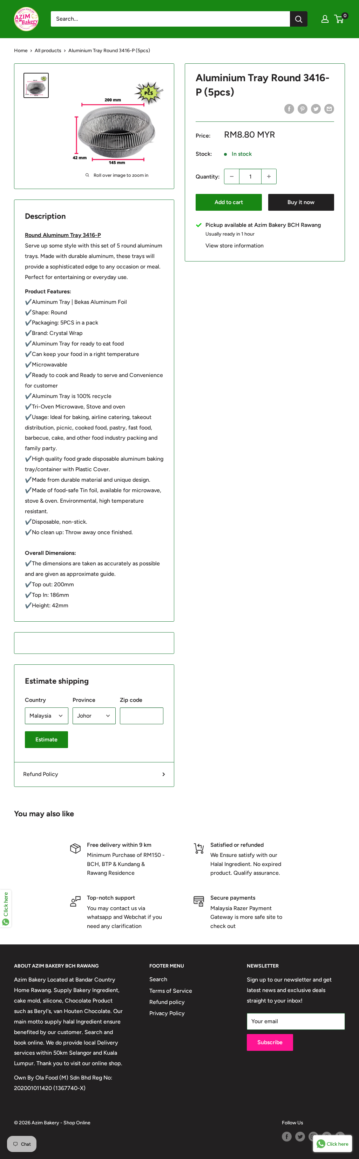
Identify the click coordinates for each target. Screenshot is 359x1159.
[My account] (324, 19)
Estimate (46, 739)
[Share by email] (329, 108)
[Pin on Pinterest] (302, 108)
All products (48, 51)
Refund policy (167, 1002)
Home (21, 51)
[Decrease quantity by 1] (231, 176)
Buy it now (300, 202)
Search (158, 979)
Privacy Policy (167, 1013)
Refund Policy (40, 774)
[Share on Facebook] (289, 108)
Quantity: (208, 176)
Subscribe (270, 1042)
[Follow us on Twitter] (300, 1136)
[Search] (298, 19)
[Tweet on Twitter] (316, 108)
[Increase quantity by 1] (269, 176)
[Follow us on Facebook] (287, 1136)
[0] (339, 19)
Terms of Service (170, 990)
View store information (234, 245)
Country (35, 700)
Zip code (131, 700)
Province (84, 700)
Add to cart (229, 202)
